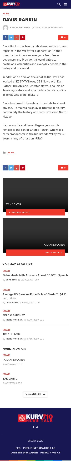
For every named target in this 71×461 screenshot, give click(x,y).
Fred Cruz (12, 303)
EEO (18, 448)
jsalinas (11, 280)
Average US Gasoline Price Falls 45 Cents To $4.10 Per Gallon (35, 296)
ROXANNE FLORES (14, 359)
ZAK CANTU (10, 378)
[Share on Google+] (16, 37)
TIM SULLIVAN (11, 334)
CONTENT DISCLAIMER (24, 452)
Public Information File (39, 448)
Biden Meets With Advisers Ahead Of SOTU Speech (35, 275)
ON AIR (6, 14)
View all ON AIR (34, 394)
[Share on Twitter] (11, 37)
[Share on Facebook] (5, 37)
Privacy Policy (50, 452)
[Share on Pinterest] (22, 37)
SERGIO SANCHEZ (14, 315)
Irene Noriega (21, 27)
